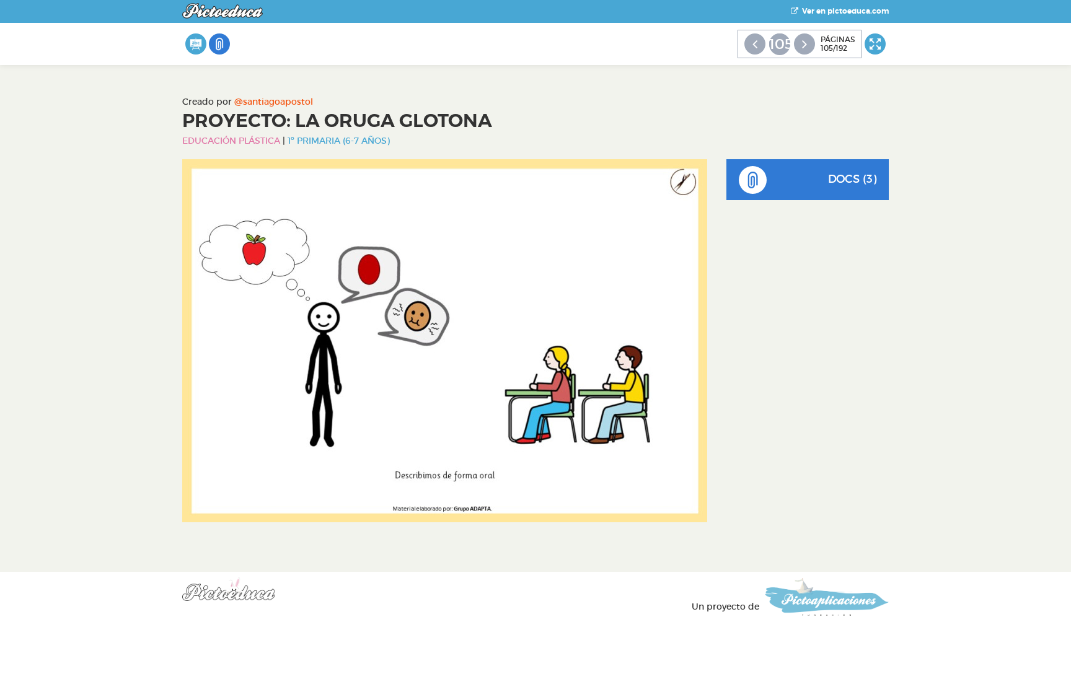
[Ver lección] (195, 44)
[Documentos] (219, 44)
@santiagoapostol (273, 101)
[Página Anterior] (754, 44)
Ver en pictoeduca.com (843, 11)
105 (779, 44)
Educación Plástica (231, 140)
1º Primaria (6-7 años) (339, 140)
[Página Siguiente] (804, 44)
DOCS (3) (852, 179)
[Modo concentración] (875, 44)
